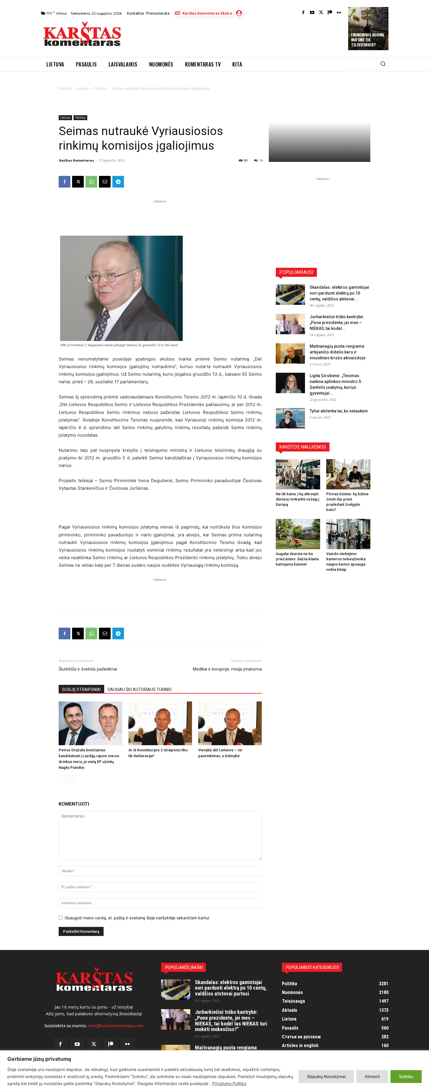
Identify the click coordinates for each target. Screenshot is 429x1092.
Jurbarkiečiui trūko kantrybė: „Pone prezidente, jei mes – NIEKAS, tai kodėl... (337, 322)
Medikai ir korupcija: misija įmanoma (227, 669)
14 (261, 160)
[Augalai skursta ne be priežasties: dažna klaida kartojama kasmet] (298, 534)
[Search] (382, 64)
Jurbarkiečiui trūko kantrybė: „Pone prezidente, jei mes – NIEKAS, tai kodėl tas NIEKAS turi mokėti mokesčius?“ (231, 1020)
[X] (78, 182)
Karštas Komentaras (76, 160)
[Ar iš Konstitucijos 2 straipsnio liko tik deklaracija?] (160, 723)
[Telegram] (118, 182)
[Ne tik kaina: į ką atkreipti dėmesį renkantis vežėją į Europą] (298, 474)
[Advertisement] (235, 35)
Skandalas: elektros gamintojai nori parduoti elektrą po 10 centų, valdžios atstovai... (339, 293)
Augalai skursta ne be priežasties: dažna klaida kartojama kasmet (297, 559)
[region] (214, 1071)
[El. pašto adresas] (105, 182)
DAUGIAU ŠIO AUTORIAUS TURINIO (140, 689)
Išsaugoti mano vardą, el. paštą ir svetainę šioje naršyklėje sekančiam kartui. (137, 917)
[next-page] (71, 779)
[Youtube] (312, 13)
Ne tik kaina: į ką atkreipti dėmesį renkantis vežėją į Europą (297, 499)
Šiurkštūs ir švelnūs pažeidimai (88, 669)
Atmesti (372, 1076)
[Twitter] (321, 13)
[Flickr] (339, 13)
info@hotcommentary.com (116, 1025)
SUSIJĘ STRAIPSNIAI (81, 689)
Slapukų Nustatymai (326, 1076)
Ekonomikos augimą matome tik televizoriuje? (367, 40)
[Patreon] (330, 13)
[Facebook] (303, 13)
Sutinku (406, 1076)
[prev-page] (62, 779)
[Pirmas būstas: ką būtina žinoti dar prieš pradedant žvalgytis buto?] (348, 474)
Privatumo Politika (229, 1083)
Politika (100, 88)
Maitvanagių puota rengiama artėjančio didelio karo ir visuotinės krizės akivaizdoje (337, 352)
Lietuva (82, 88)
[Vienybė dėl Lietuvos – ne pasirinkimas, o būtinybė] (230, 723)
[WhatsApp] (91, 182)
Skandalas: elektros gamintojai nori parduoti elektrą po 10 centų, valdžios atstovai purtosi (231, 988)
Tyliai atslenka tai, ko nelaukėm (339, 411)
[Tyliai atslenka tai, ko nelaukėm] (290, 418)
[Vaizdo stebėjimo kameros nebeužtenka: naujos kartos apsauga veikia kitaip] (348, 534)
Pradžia (65, 88)
